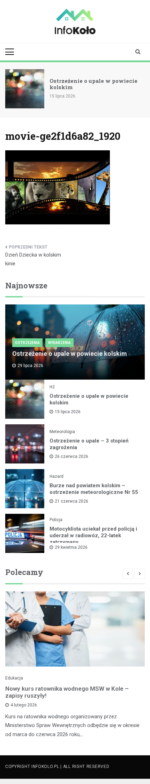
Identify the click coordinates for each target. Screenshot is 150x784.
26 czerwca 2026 (71, 456)
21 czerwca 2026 (71, 501)
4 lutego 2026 (23, 705)
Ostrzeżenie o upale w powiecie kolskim (93, 84)
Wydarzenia (59, 343)
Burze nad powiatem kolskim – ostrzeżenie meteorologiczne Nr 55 (94, 488)
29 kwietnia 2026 (71, 547)
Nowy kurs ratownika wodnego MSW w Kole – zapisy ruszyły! (67, 692)
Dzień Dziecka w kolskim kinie (33, 259)
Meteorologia (62, 431)
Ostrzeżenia (27, 343)
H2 (52, 386)
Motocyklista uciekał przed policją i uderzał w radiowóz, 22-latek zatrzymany (93, 535)
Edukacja (14, 678)
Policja (56, 519)
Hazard (56, 476)
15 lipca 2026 (68, 411)
